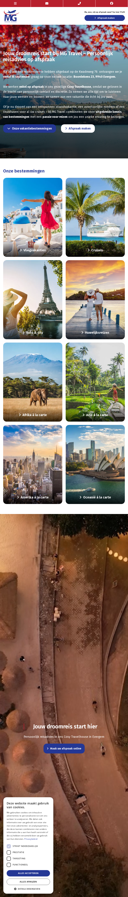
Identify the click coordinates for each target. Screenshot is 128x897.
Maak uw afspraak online (65, 748)
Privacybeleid (30, 839)
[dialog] (28, 845)
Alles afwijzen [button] (28, 881)
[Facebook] (112, 3)
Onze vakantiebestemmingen (32, 128)
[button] (28, 888)
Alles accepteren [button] (28, 873)
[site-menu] (15, 3)
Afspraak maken (106, 18)
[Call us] (79, 3)
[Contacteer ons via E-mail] (47, 3)
